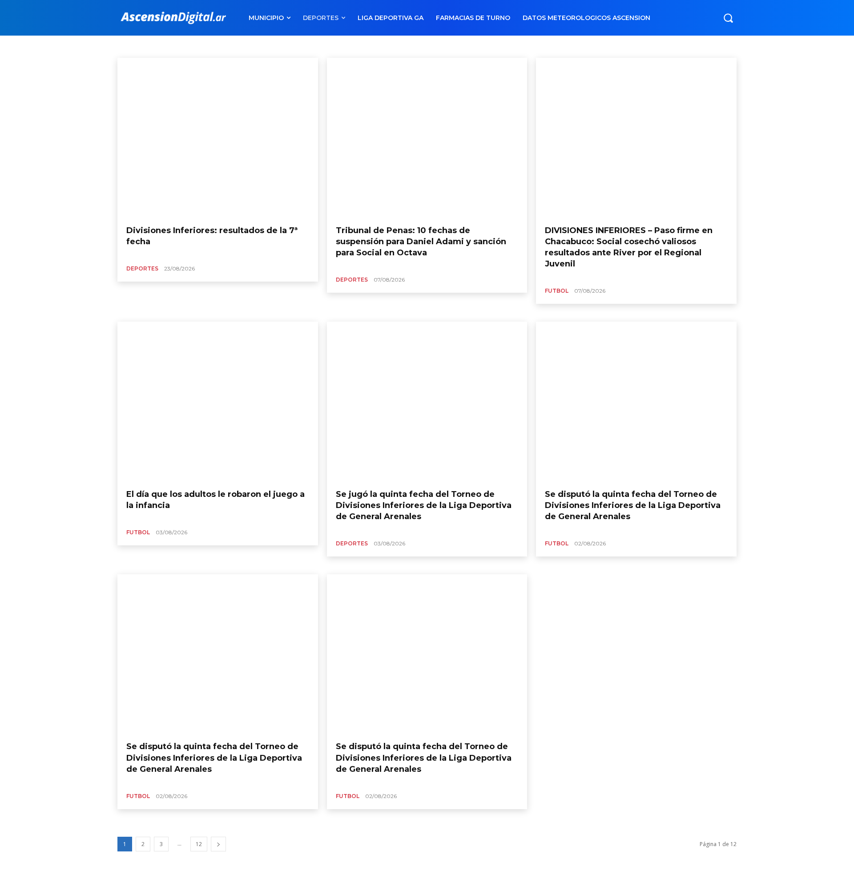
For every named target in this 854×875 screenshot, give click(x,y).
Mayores (188, 46)
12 (199, 844)
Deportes (142, 268)
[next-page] (218, 844)
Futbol (556, 290)
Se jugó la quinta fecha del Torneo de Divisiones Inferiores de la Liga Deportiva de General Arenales (424, 505)
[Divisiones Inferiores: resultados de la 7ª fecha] (217, 138)
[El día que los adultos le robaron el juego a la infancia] (217, 402)
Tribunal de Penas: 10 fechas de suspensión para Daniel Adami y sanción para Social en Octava (421, 242)
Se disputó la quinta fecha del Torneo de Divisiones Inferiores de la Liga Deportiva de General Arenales (633, 505)
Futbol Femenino (148, 46)
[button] (728, 17)
